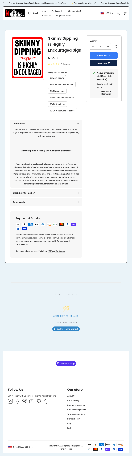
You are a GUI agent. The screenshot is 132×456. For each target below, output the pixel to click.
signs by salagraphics (72, 446)
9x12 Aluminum (57, 77)
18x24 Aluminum (57, 104)
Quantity (93, 40)
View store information (106, 92)
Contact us (60, 251)
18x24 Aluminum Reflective (62, 110)
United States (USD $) (21, 447)
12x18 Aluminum (57, 91)
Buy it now (102, 63)
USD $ (108, 13)
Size (58, 72)
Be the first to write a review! (66, 329)
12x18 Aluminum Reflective (62, 97)
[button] (57, 11)
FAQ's (50, 251)
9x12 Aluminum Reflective (61, 84)
